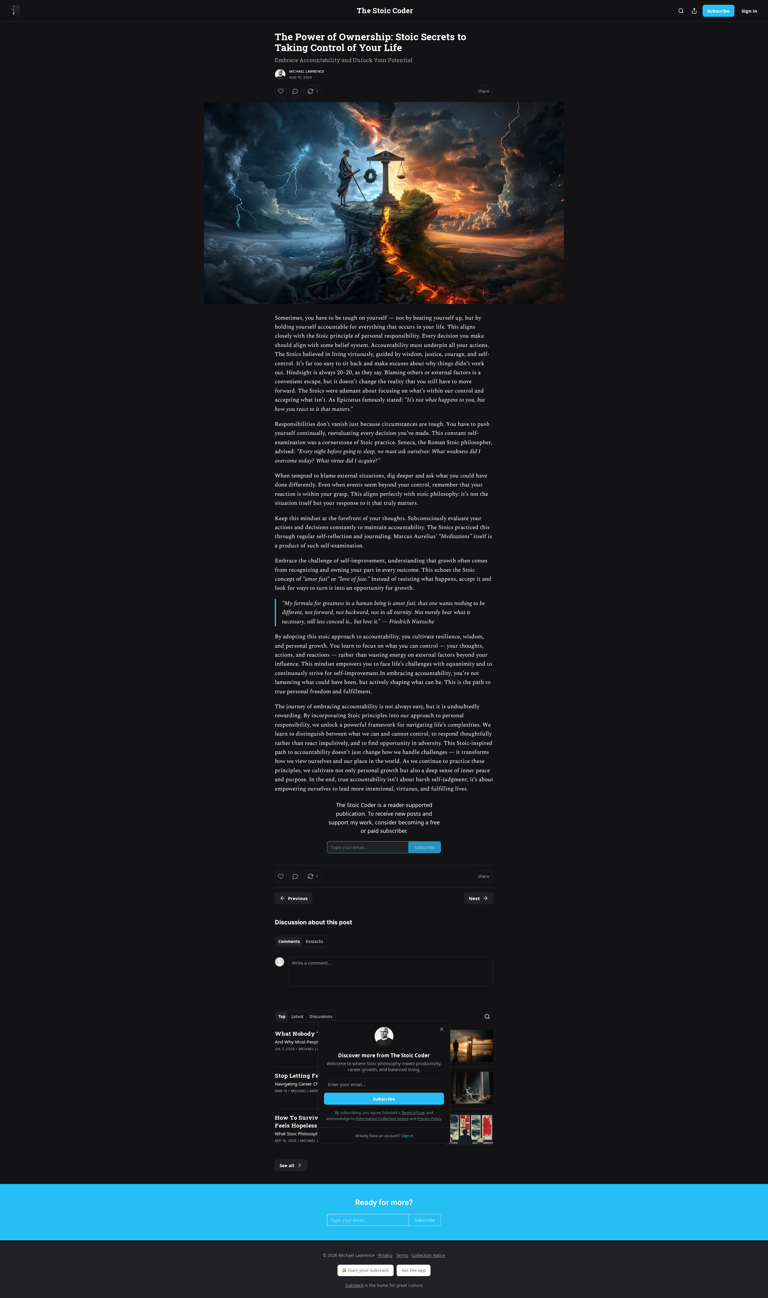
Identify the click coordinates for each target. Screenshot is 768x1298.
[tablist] (301, 941)
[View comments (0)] (295, 91)
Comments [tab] (289, 941)
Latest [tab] (297, 1016)
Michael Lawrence (306, 71)
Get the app (413, 1270)
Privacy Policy (429, 1118)
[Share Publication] (694, 11)
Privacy (385, 1255)
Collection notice (428, 1255)
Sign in (749, 11)
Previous (298, 898)
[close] (441, 1029)
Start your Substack (368, 1270)
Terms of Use (412, 1112)
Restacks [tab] (314, 941)
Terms (402, 1255)
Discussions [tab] (321, 1016)
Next (474, 898)
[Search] (681, 11)
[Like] (281, 91)
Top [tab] (281, 1016)
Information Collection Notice (382, 1118)
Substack (354, 1285)
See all (287, 1165)
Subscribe (718, 11)
